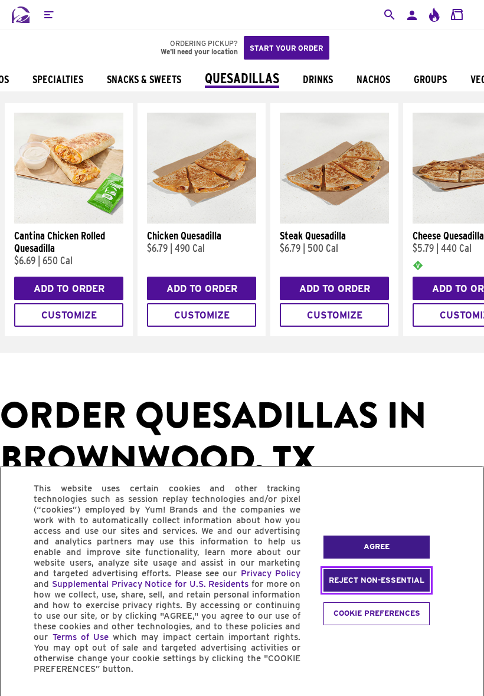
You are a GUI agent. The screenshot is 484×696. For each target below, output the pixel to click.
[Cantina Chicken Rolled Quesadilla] (68, 220)
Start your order (286, 48)
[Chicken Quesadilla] (201, 220)
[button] (48, 15)
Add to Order (69, 288)
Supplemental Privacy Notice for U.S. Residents (150, 584)
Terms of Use (81, 637)
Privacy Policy (270, 573)
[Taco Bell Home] (21, 14)
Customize (69, 315)
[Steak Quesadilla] (334, 220)
